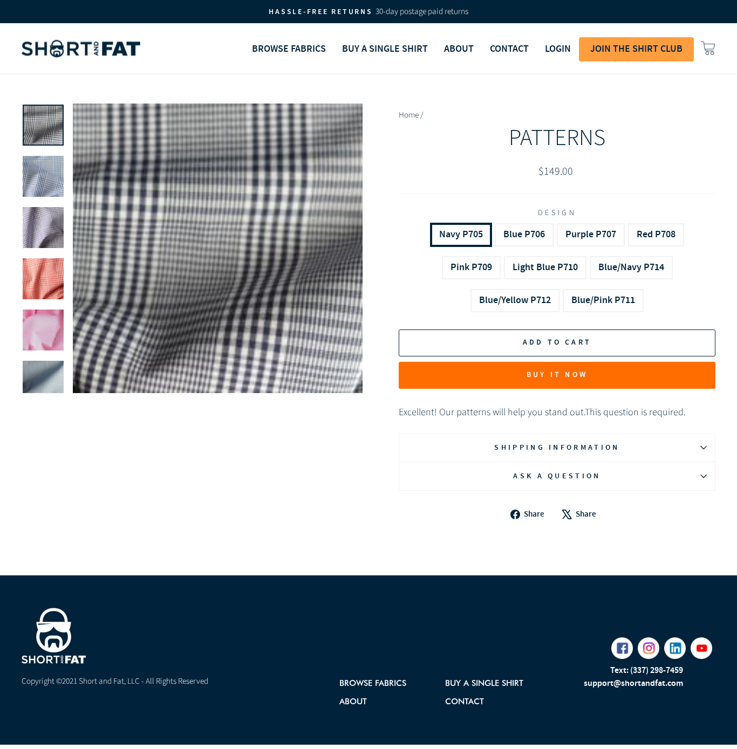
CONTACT (509, 49)
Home (409, 115)
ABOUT (459, 49)
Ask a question (556, 476)
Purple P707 (590, 234)
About (353, 701)
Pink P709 (471, 267)
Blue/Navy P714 (631, 267)
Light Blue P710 (545, 267)
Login (558, 49)
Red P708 (656, 234)
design (557, 212)
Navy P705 (461, 234)
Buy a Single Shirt (385, 49)
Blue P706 (524, 234)
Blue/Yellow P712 (515, 300)
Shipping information (556, 447)
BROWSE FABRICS (289, 49)
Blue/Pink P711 (603, 300)
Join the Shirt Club (636, 49)
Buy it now (557, 374)
